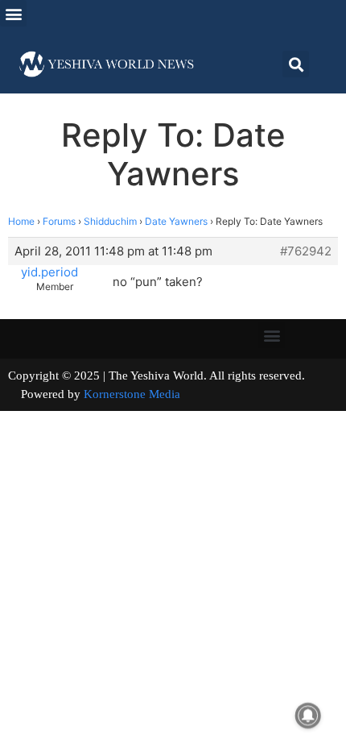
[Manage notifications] (308, 715)
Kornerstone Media (132, 394)
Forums (59, 221)
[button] (13, 13)
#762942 (306, 251)
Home (21, 221)
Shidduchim (110, 221)
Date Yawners (176, 221)
